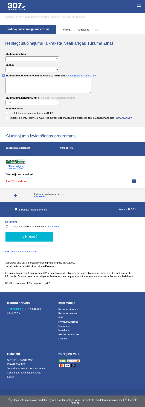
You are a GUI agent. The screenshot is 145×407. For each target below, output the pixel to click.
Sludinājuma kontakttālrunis (40, 97)
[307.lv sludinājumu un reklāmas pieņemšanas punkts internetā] (16, 6)
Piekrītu (74, 402)
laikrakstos (40, 196)
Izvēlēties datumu (16, 181)
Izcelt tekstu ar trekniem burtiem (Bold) (31, 113)
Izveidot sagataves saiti (24, 251)
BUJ (60, 317)
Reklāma (66, 29)
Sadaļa (9, 64)
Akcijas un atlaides (68, 334)
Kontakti (62, 338)
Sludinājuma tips (15, 54)
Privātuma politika (68, 321)
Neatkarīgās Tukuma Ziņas (81, 75)
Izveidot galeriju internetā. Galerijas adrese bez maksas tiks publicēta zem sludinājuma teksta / (71, 118)
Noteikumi (11, 221)
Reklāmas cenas (67, 313)
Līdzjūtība (83, 29)
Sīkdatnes (63, 326)
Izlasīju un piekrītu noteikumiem (28, 226)
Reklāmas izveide (68, 309)
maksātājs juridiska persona (32, 209)
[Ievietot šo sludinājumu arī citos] (15, 195)
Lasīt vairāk (130, 400)
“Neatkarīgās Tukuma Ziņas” (15, 167)
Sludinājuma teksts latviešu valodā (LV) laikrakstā (51, 75)
